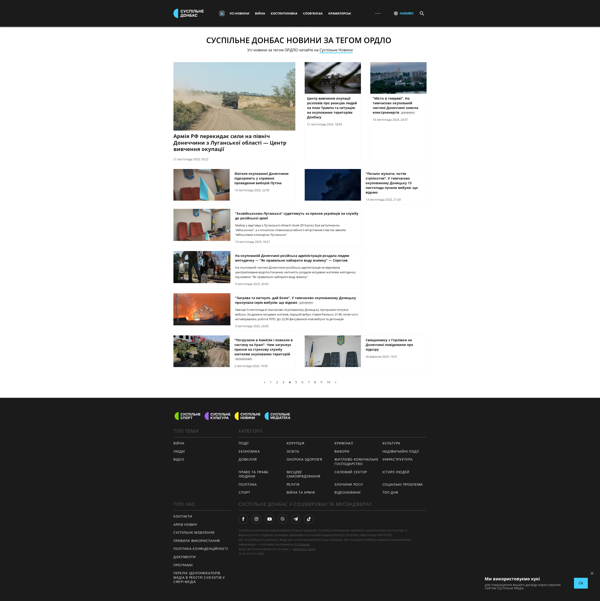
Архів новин (185, 524)
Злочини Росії (348, 484)
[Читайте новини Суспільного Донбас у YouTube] (269, 519)
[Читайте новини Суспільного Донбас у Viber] (282, 519)
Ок (581, 583)
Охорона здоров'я (304, 459)
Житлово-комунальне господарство (356, 461)
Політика (248, 484)
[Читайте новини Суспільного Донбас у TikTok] (309, 519)
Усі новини (239, 13)
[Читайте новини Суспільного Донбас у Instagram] (256, 519)
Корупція (295, 443)
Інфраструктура (397, 459)
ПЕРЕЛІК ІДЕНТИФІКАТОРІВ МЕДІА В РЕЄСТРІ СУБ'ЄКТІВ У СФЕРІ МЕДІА (199, 577)
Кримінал (343, 443)
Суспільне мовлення (193, 532)
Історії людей (395, 472)
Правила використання (196, 540)
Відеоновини (347, 492)
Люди (179, 451)
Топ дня (390, 492)
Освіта (293, 451)
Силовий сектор (350, 472)
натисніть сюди (304, 549)
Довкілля (248, 459)
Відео (178, 459)
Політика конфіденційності (200, 548)
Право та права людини (253, 474)
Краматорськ (339, 13)
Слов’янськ (313, 13)
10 (328, 382)
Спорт (244, 492)
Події (244, 443)
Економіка (249, 451)
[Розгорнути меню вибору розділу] (222, 13)
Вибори (341, 451)
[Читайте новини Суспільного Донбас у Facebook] (243, 519)
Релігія (293, 484)
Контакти (182, 516)
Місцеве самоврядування (303, 474)
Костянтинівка (284, 13)
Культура (391, 443)
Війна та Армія (301, 492)
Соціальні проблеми (402, 484)
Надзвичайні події (400, 451)
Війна (260, 13)
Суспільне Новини (336, 50)
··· (378, 13)
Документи (184, 557)
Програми (183, 565)
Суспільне (302, 544)
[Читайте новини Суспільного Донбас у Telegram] (295, 519)
